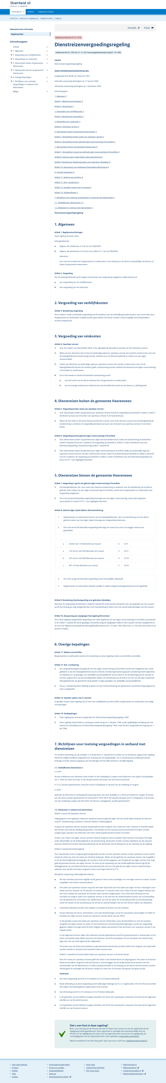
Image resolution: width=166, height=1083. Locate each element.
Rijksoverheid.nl (130, 1067)
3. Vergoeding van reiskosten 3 (67, 121)
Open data (90, 1064)
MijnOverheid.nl (130, 1064)
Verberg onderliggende (11, 51)
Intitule (16, 47)
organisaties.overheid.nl (129, 1036)
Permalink (132, 27)
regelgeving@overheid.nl (136, 1041)
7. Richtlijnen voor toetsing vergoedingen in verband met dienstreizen (24, 84)
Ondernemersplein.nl (132, 1070)
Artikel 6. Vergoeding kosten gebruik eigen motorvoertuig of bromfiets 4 (85, 142)
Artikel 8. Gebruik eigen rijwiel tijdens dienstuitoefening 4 (79, 157)
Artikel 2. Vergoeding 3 (64, 106)
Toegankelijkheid (56, 1070)
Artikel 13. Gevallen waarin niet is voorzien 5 (73, 187)
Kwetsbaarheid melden (59, 1077)
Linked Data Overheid (95, 1067)
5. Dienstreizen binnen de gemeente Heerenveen (27, 71)
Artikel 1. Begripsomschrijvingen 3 (69, 101)
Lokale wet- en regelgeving (28, 18)
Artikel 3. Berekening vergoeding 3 (69, 116)
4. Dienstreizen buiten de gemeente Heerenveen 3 (76, 132)
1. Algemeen (16, 51)
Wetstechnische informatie (21, 29)
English (15, 1070)
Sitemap (52, 1074)
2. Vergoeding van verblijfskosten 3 (69, 111)
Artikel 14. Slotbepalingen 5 (66, 192)
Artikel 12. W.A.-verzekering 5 (67, 182)
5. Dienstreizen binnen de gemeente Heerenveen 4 (76, 147)
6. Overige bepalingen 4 (65, 172)
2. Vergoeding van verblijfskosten (25, 55)
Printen (147, 27)
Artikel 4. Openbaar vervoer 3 (67, 126)
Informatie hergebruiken (59, 1064)
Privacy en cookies (56, 1067)
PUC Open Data (92, 1070)
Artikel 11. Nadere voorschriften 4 (69, 177)
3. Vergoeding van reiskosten (23, 59)
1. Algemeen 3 (61, 96)
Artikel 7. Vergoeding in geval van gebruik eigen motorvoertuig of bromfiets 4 (87, 152)
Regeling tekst (17, 34)
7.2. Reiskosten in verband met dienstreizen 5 (74, 208)
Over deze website (19, 1064)
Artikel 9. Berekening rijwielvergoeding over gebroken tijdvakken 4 (83, 162)
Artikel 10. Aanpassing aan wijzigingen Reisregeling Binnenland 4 (82, 167)
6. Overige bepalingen (20, 77)
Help (14, 1074)
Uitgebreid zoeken (46, 18)
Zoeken (31, 11)
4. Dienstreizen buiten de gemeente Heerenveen (26, 64)
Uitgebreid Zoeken (46, 11)
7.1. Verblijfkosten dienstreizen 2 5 (69, 202)
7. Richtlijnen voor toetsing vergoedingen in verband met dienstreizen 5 (85, 197)
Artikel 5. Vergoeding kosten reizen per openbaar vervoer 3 (79, 137)
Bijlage (16, 91)
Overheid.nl (17, 12)
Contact (15, 1067)
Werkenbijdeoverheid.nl (133, 1074)
